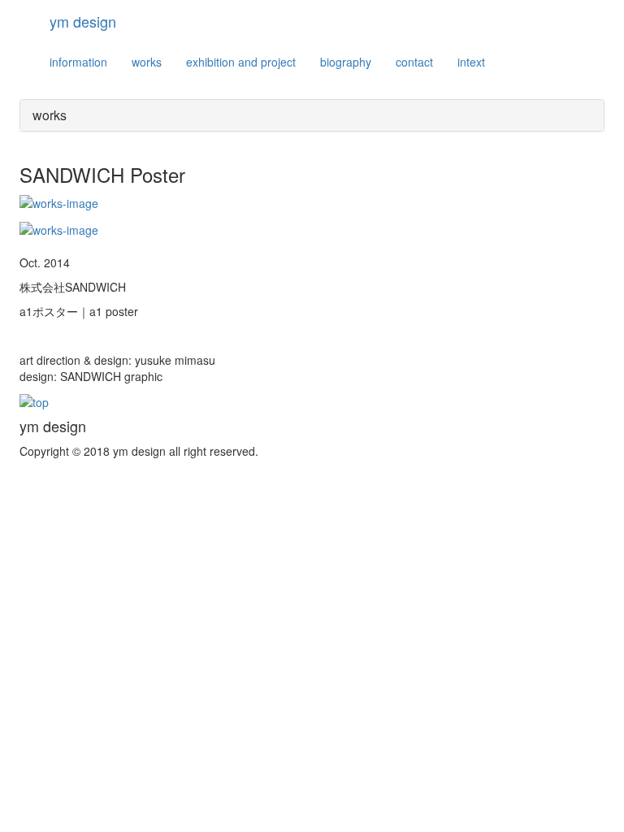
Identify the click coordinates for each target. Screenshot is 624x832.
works (147, 62)
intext (471, 62)
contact (414, 62)
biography (345, 62)
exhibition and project (241, 62)
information (78, 62)
